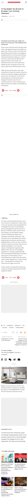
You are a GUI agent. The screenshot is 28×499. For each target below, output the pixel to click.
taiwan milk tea (19, 327)
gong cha (17, 325)
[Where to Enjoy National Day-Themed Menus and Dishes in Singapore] (21, 481)
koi (23, 325)
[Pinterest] (21, 332)
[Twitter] (17, 332)
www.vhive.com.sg (17, 391)
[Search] (26, 2)
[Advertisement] (14, 299)
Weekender (5, 16)
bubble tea (10, 325)
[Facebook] (13, 332)
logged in (12, 352)
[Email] (24, 332)
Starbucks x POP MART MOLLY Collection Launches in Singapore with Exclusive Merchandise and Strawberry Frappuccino (7, 469)
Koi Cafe (5, 327)
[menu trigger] (3, 2)
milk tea (11, 327)
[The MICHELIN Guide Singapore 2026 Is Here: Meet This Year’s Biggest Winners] (21, 458)
